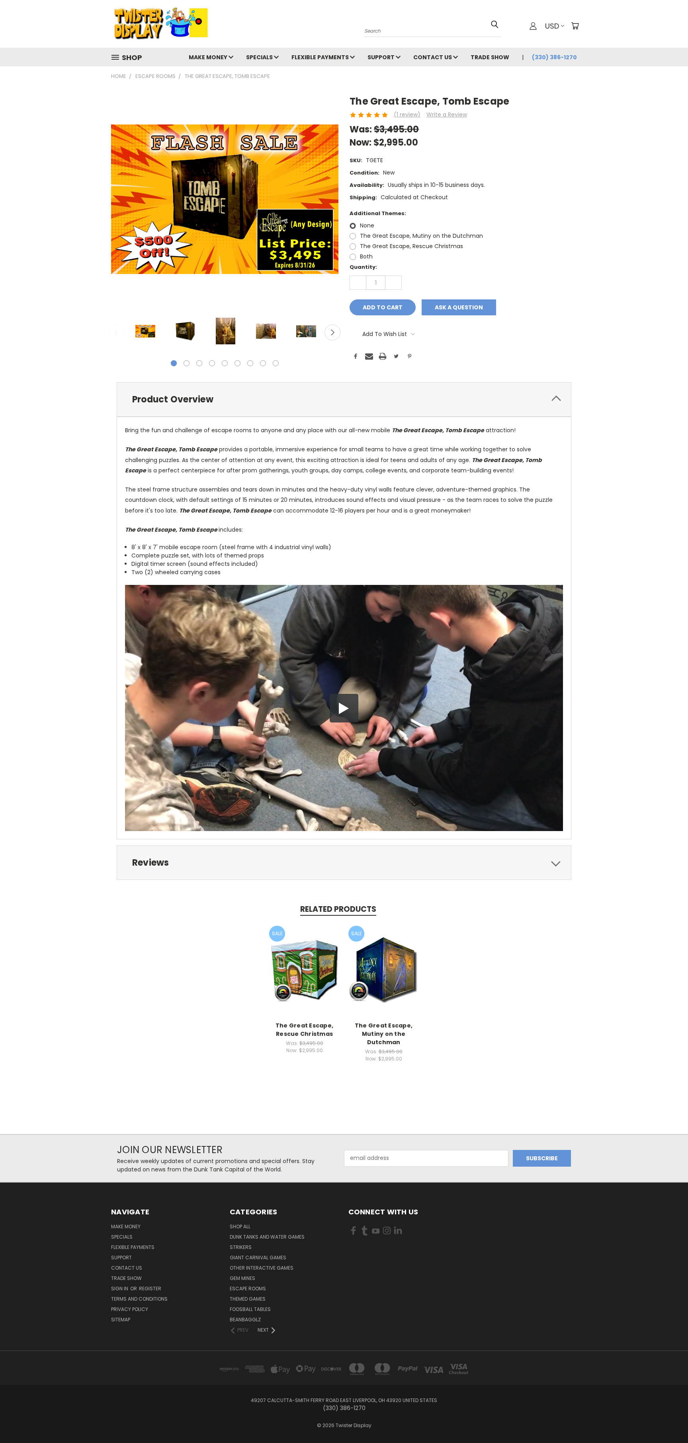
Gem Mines (242, 1278)
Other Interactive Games (261, 1267)
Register (150, 1288)
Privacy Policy (129, 1309)
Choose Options (304, 976)
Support (381, 57)
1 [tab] (174, 363)
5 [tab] (225, 363)
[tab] (344, 399)
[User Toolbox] (533, 26)
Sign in (120, 1288)
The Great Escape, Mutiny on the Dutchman (421, 236)
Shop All (240, 1226)
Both (366, 256)
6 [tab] (237, 363)
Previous (117, 332)
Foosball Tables (250, 1309)
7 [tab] (250, 363)
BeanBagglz (245, 1319)
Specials (260, 57)
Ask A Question (459, 307)
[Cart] (575, 26)
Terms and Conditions (139, 1298)
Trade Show (490, 57)
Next (332, 332)
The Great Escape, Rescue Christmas (411, 246)
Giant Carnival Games (258, 1257)
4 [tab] (212, 363)
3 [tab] (199, 363)
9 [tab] (276, 363)
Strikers (241, 1247)
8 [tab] (263, 363)
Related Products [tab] (338, 909)
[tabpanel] (145, 332)
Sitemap (120, 1319)
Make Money (209, 57)
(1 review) (407, 114)
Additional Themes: (378, 213)
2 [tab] (187, 363)
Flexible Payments (320, 57)
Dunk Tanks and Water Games (267, 1236)
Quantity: (363, 267)
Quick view (304, 962)
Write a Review (446, 114)
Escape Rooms (248, 1288)
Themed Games (248, 1298)
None (367, 225)
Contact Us (433, 57)
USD (552, 26)
